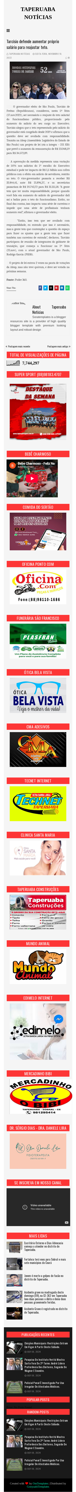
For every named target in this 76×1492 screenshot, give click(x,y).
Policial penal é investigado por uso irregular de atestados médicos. (44, 1384)
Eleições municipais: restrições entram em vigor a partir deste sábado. (46, 1345)
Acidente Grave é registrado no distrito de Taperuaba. (45, 1310)
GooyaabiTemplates (38, 1486)
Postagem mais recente (19, 346)
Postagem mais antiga (57, 346)
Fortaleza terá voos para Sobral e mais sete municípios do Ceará (45, 1261)
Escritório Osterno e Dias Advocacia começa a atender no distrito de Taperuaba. (43, 1246)
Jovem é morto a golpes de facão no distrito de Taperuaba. (43, 1277)
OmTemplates (40, 1483)
